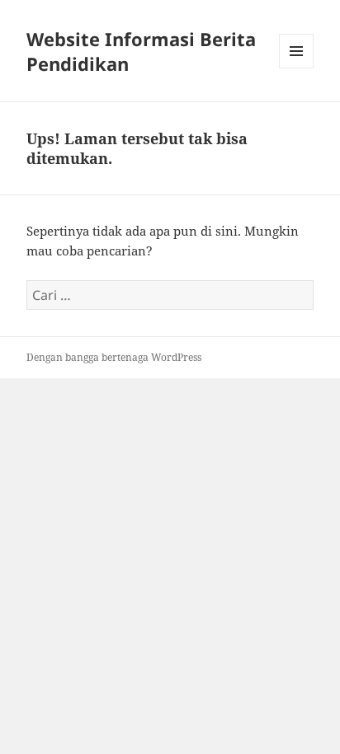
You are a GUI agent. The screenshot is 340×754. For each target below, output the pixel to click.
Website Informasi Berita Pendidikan (141, 51)
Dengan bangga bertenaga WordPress (113, 357)
